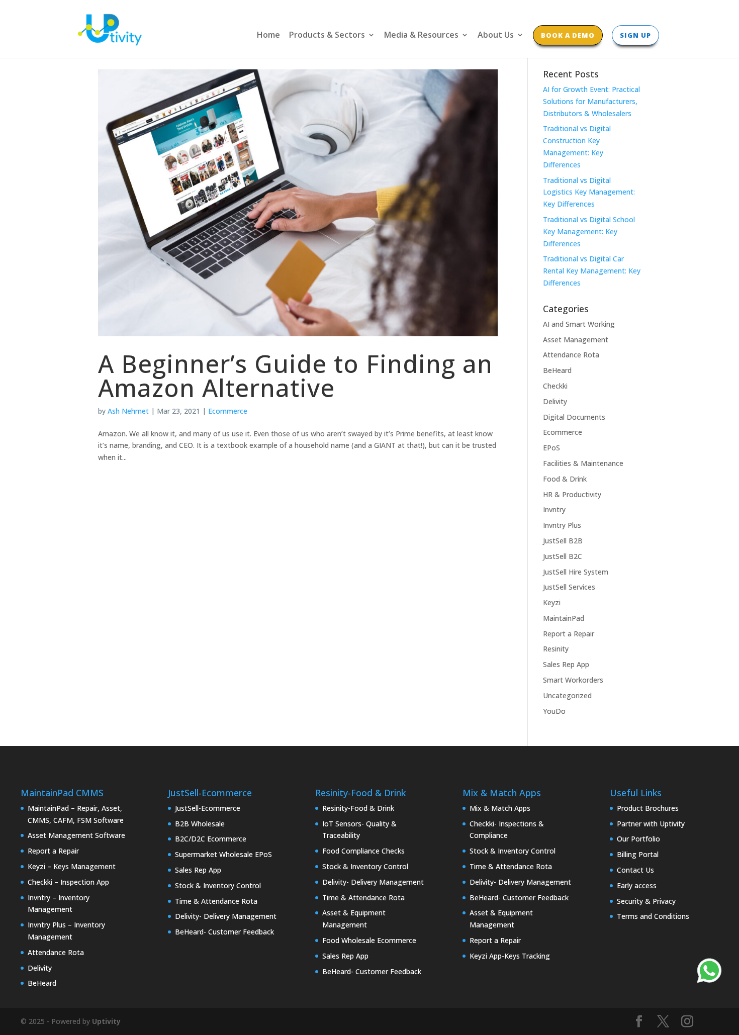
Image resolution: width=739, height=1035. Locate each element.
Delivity (555, 401)
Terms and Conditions (653, 916)
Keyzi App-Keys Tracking (510, 956)
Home (268, 35)
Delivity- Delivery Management (225, 916)
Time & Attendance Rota (216, 901)
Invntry (554, 509)
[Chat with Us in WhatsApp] (709, 972)
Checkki (555, 386)
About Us (496, 35)
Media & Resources (421, 35)
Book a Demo (568, 35)
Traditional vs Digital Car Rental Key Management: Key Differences (591, 271)
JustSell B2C (562, 556)
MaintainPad (563, 618)
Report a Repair (568, 633)
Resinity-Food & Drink (358, 808)
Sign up (635, 35)
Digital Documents (574, 417)
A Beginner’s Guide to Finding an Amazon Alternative (295, 376)
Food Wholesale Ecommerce (369, 940)
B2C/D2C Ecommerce (210, 838)
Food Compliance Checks (363, 851)
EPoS (551, 447)
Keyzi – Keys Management (72, 866)
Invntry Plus (562, 525)
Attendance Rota (571, 354)
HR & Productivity (572, 494)
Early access (637, 885)
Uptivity (106, 1021)
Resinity (556, 648)
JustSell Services (569, 587)
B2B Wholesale (200, 823)
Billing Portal (638, 854)
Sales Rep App (566, 664)
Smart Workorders (573, 680)
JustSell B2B (563, 540)
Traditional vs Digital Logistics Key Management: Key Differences (589, 192)
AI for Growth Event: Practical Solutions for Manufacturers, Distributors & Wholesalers (591, 101)
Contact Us (635, 870)
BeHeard (557, 370)
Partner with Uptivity (651, 823)
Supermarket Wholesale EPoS (223, 854)
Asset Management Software (76, 835)
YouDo (554, 711)
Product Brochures (648, 808)
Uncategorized (567, 695)
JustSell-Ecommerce (207, 808)
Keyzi (552, 602)
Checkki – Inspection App (68, 882)
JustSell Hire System (575, 572)
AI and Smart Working (579, 324)
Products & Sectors (327, 35)
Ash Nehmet (128, 411)
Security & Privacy (646, 901)
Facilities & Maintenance (583, 463)
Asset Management (575, 339)
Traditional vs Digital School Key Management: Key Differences (589, 231)
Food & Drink (565, 479)
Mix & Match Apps (500, 808)
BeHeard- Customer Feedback (224, 931)
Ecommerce (227, 411)
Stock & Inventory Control (218, 885)
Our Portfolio (638, 838)
